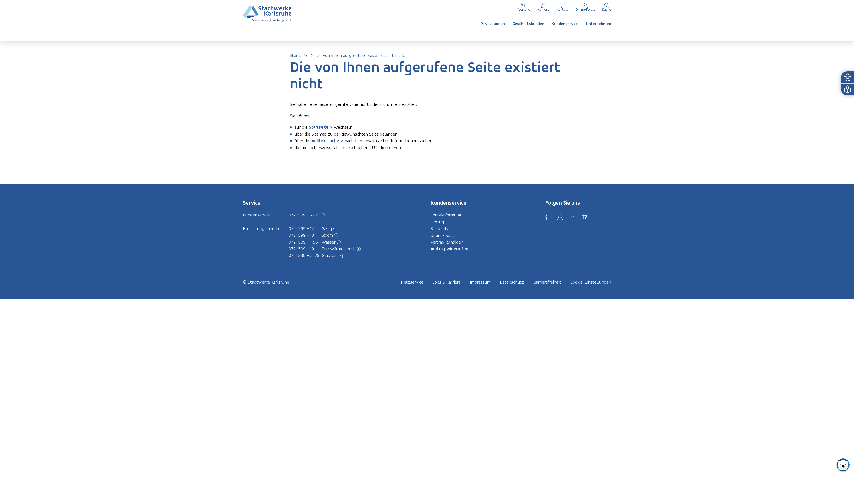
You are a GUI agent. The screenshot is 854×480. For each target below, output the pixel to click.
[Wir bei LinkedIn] (585, 217)
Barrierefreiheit (547, 282)
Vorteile (524, 9)
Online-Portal (585, 9)
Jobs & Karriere (447, 282)
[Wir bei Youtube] (572, 217)
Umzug (437, 221)
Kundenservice (565, 23)
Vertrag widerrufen (449, 248)
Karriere (543, 9)
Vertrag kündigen (447, 242)
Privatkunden (492, 23)
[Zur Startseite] (267, 13)
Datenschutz (512, 282)
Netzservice (412, 282)
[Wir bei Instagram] (560, 217)
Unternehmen (598, 23)
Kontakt (562, 9)
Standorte (440, 228)
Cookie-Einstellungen (590, 282)
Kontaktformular (446, 215)
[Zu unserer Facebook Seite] (547, 217)
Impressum (480, 282)
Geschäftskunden (528, 23)
